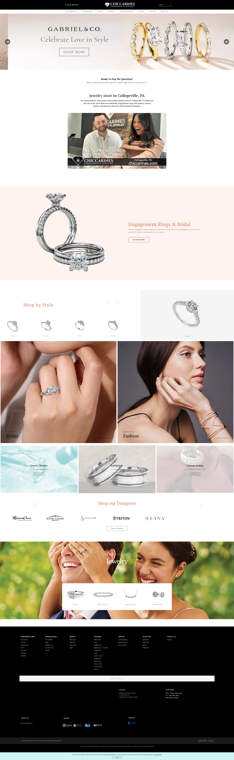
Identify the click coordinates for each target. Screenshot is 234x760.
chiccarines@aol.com (26, 723)
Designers (111, 11)
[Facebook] (129, 723)
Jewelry (100, 11)
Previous (7, 41)
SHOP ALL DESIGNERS (117, 528)
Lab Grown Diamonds (126, 11)
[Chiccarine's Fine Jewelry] (120, 4)
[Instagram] (134, 723)
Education (152, 11)
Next (226, 41)
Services (141, 11)
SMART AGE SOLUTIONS (55, 740)
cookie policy (158, 754)
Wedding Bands (87, 11)
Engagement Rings (71, 11)
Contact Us (164, 11)
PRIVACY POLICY (117, 678)
